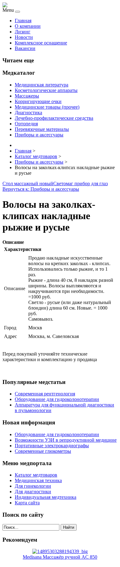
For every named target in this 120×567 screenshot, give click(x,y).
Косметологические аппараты (46, 90)
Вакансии (25, 48)
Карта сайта (27, 502)
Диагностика (28, 112)
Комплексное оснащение (41, 42)
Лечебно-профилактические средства (54, 118)
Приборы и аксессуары (39, 134)
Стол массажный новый (27, 183)
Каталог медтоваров (36, 474)
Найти (68, 527)
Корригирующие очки (38, 101)
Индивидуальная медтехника (45, 497)
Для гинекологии (33, 486)
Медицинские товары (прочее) (47, 107)
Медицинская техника (38, 480)
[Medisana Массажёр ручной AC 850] (60, 551)
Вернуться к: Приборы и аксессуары (40, 189)
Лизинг (22, 31)
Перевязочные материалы (42, 129)
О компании (28, 26)
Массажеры (27, 95)
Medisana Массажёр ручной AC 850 (60, 557)
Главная (23, 20)
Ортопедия (26, 123)
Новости (24, 37)
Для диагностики (33, 491)
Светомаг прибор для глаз (80, 183)
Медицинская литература (41, 84)
